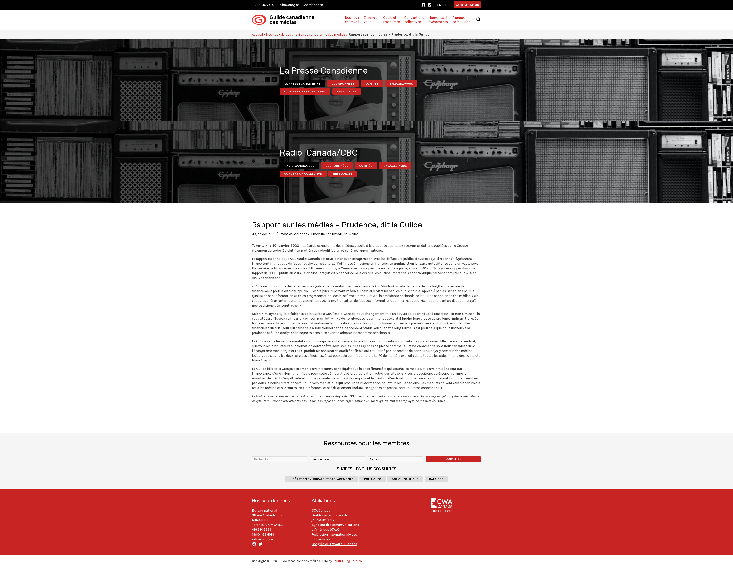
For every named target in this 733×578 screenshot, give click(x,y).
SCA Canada (321, 510)
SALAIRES (436, 479)
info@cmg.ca (289, 5)
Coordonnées (313, 5)
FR (446, 5)
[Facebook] (423, 5)
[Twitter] (430, 5)
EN (439, 5)
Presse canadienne (293, 234)
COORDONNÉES (343, 83)
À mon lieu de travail (326, 234)
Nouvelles (350, 234)
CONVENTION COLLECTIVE (303, 173)
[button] (467, 4)
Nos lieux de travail (280, 34)
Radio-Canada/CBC (299, 165)
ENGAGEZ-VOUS (401, 83)
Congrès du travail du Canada (334, 544)
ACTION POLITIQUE (405, 479)
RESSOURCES (346, 91)
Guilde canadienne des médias (292, 19)
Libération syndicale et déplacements (321, 479)
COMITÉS (372, 83)
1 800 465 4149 (264, 5)
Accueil (257, 34)
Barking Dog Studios (347, 561)
